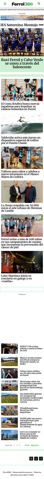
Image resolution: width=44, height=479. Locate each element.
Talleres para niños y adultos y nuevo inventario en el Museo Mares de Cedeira (20, 174)
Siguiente (35, 445)
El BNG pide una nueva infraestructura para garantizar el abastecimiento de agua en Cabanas (31, 422)
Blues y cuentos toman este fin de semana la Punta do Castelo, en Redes (31, 361)
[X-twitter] (36, 458)
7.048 (27, 445)
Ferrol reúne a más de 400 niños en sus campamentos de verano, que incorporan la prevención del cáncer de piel (22, 243)
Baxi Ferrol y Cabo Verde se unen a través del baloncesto (22, 63)
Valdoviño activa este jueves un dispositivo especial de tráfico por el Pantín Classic (21, 140)
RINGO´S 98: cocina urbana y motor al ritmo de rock (31, 348)
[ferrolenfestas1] (22, 19)
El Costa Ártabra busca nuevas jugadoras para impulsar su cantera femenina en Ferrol (20, 106)
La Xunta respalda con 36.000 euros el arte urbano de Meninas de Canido (21, 208)
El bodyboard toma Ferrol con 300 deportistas (29, 410)
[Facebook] (31, 458)
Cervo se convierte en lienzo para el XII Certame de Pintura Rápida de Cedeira (30, 435)
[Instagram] (41, 458)
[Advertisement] (22, 318)
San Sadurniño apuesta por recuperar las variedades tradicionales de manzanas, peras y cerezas (31, 398)
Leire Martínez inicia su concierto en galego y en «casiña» (16, 278)
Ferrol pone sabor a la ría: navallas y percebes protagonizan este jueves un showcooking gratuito (31, 385)
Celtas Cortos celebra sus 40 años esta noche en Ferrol (30, 373)
